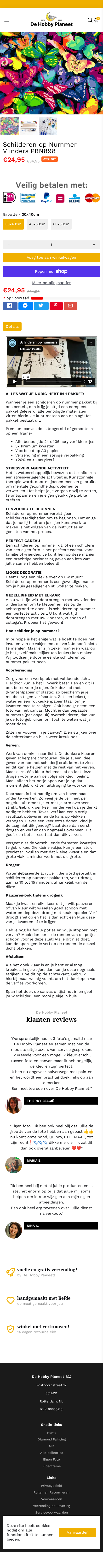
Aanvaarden (78, 1532)
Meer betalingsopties (51, 282)
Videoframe (51, 1466)
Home (51, 1432)
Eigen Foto (51, 1459)
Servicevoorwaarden (51, 1512)
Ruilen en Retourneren (51, 1492)
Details (12, 326)
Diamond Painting (52, 1439)
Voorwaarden (51, 1499)
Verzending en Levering (51, 1506)
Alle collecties (51, 1453)
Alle (52, 1446)
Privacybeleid (51, 1486)
